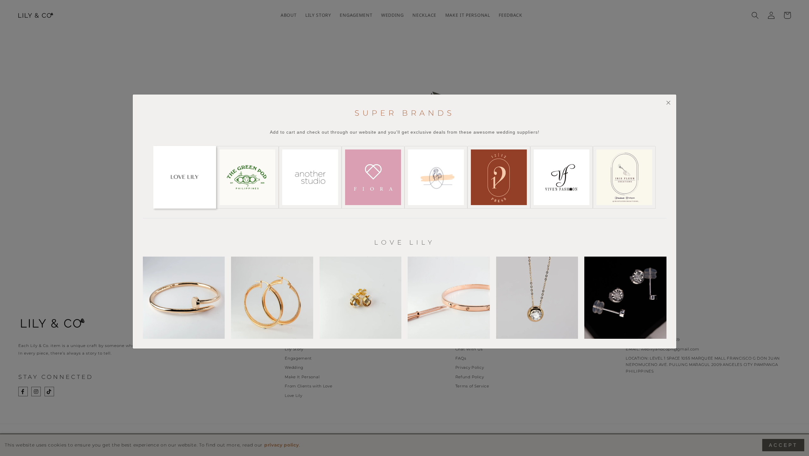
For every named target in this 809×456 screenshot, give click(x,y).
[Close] (668, 102)
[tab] (184, 177)
